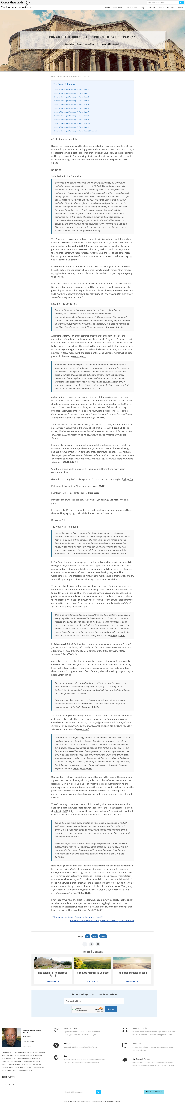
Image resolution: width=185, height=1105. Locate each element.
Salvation (103, 936)
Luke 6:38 (128, 479)
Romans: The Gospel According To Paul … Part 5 (71, 104)
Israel (87, 936)
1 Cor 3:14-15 (118, 427)
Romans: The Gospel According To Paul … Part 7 (71, 112)
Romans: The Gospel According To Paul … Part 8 (71, 116)
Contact (170, 7)
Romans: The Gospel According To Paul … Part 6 (71, 108)
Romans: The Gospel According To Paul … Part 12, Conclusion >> (102, 920)
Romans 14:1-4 (118, 553)
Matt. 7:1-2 (82, 729)
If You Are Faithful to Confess (93, 972)
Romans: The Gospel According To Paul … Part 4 (71, 101)
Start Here (117, 7)
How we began (28, 1041)
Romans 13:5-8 (116, 635)
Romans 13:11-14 (91, 388)
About (161, 7)
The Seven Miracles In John (132, 972)
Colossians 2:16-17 (63, 643)
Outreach (151, 7)
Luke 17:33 (93, 492)
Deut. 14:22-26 (59, 811)
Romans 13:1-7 (91, 230)
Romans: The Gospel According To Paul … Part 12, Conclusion (76, 131)
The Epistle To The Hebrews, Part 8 (53, 974)
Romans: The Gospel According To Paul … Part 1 (71, 89)
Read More (53, 963)
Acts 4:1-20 (59, 266)
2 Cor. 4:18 (99, 417)
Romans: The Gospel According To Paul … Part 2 (71, 93)
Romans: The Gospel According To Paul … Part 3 (71, 97)
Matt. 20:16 (98, 485)
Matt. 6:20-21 (71, 462)
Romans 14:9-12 (90, 707)
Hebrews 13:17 (120, 290)
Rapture (94, 936)
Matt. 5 (68, 335)
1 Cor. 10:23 (85, 892)
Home (107, 7)
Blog (142, 7)
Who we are (27, 1036)
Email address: (94, 1001)
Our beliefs (27, 1046)
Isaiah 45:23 (88, 704)
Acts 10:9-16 (72, 869)
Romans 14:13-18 (82, 768)
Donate (180, 7)
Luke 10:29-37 (78, 356)
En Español (8, 1084)
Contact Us (9, 1077)
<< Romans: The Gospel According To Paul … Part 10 (77, 916)
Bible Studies (130, 7)
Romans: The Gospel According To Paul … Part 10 (72, 123)
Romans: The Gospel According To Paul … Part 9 (71, 119)
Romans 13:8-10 (113, 327)
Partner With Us (155, 1091)
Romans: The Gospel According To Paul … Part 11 (72, 127)
